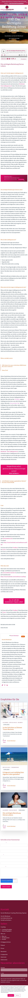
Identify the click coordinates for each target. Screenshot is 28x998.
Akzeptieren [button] (11, 995)
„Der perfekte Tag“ (14, 403)
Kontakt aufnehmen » (6, 920)
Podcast (18, 14)
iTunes (4, 549)
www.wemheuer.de (7, 538)
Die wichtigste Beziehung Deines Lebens (12, 814)
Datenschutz (4, 959)
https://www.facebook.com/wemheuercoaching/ (13, 576)
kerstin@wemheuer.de (6, 918)
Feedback (15, 547)
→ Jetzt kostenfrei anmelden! (16, 3)
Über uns (4, 936)
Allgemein (10, 14)
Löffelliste (17, 399)
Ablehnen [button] (17, 995)
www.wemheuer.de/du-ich (9, 572)
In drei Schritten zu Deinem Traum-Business (12, 728)
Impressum (3, 957)
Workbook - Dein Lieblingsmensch (9, 451)
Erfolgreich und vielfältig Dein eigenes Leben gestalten (13, 773)
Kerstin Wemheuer (18, 36)
